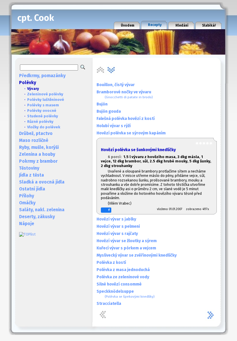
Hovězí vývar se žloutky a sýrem (127, 240)
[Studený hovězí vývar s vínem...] (111, 69)
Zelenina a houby (37, 154)
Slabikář (209, 25)
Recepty (155, 25)
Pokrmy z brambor (38, 161)
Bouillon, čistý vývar (116, 84)
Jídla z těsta (31, 175)
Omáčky (27, 202)
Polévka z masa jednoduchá (123, 269)
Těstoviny (29, 168)
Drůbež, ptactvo (36, 133)
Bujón (102, 104)
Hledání (181, 25)
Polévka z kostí (111, 262)
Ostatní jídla (32, 189)
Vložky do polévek (43, 127)
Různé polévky (40, 121)
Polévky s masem (43, 105)
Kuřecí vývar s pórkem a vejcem (126, 248)
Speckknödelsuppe (126, 294)
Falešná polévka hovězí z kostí (126, 118)
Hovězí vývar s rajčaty (117, 233)
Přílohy (26, 196)
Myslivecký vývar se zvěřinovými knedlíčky (137, 255)
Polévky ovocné (41, 110)
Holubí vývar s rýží (114, 125)
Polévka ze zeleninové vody (123, 277)
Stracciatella (109, 303)
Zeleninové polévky (45, 94)
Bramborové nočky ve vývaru (125, 94)
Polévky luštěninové (45, 99)
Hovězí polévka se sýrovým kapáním (131, 133)
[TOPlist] (27, 234)
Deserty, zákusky (37, 216)
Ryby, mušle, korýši (39, 147)
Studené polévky (42, 116)
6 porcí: (115, 157)
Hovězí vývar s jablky (116, 219)
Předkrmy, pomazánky (42, 75)
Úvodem (127, 25)
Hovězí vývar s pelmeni (118, 226)
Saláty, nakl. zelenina (41, 209)
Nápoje (26, 223)
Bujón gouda (109, 111)
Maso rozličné (33, 140)
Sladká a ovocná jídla (41, 182)
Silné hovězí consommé (119, 284)
